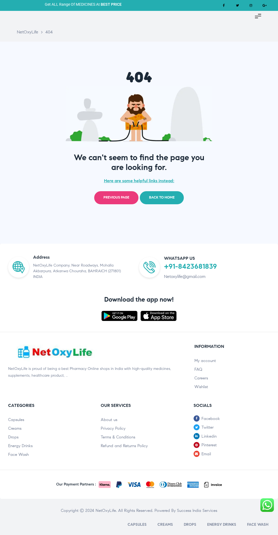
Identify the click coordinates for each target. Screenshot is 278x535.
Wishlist (201, 386)
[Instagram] (250, 5)
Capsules (16, 419)
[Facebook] (223, 5)
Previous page (116, 197)
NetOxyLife (106, 510)
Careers (201, 378)
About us (109, 419)
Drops (13, 437)
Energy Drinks (20, 445)
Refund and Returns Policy (124, 445)
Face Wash (18, 454)
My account (205, 360)
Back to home (162, 197)
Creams (14, 428)
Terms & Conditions (118, 437)
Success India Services (197, 510)
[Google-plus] (264, 5)
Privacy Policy (113, 428)
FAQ (198, 369)
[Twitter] (237, 5)
